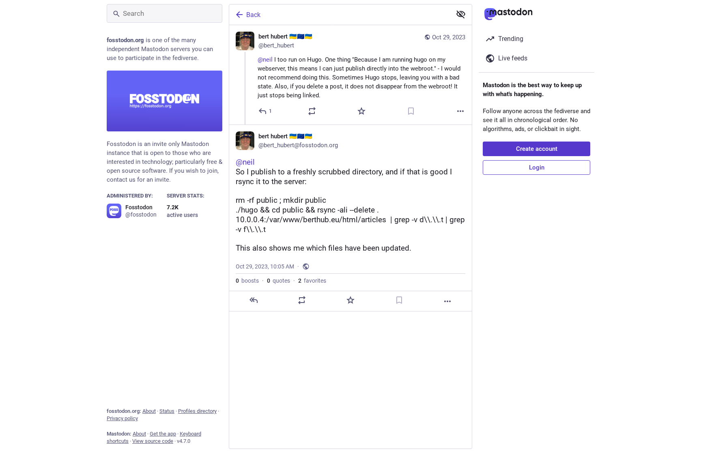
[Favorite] (361, 111)
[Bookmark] (411, 111)
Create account (536, 148)
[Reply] (253, 300)
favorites (312, 280)
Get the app (163, 434)
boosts (247, 280)
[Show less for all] (461, 14)
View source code (152, 441)
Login (536, 167)
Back (253, 15)
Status (166, 411)
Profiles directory (197, 411)
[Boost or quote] (312, 111)
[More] (460, 111)
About (149, 411)
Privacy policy (122, 418)
